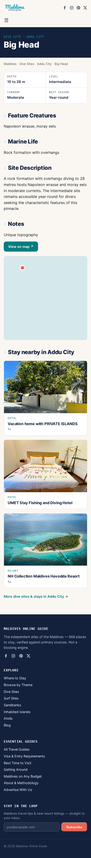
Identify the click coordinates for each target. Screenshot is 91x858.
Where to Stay (15, 678)
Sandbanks (12, 705)
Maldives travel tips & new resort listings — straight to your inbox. (44, 816)
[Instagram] (72, 8)
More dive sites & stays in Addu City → (36, 596)
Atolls (8, 718)
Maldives (10, 64)
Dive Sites (27, 64)
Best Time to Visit (17, 763)
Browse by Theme (18, 685)
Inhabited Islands (17, 712)
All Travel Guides (17, 749)
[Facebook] (65, 8)
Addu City (44, 64)
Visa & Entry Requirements (24, 756)
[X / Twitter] (85, 8)
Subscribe (74, 827)
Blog (7, 725)
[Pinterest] (78, 8)
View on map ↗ (21, 247)
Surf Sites (11, 698)
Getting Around (16, 769)
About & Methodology (21, 783)
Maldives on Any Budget (23, 776)
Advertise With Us (18, 790)
